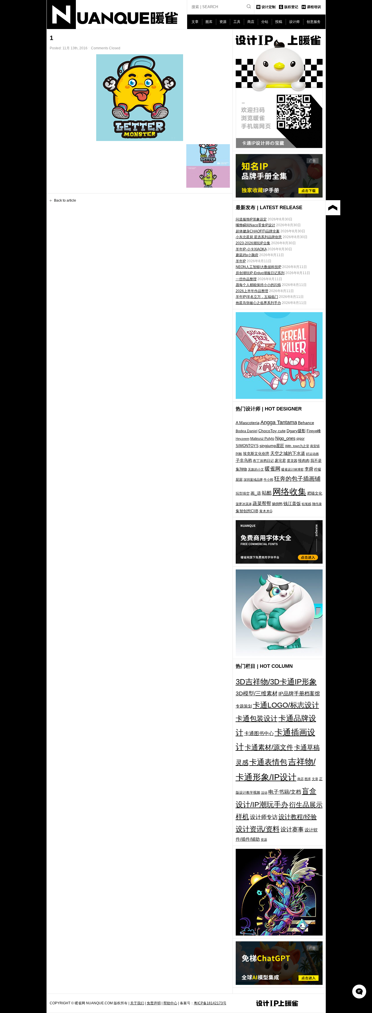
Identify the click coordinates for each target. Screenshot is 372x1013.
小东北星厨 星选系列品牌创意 (259, 237)
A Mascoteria (248, 422)
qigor (300, 439)
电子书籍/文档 (284, 792)
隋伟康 (317, 504)
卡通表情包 (268, 762)
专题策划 (244, 706)
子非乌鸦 (244, 460)
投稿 (278, 22)
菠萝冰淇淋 (244, 504)
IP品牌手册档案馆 (299, 694)
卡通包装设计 (257, 718)
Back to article (65, 200)
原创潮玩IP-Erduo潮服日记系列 (260, 273)
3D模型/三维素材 (257, 693)
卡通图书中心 (259, 733)
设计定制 (269, 7)
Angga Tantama (278, 422)
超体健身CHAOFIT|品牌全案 (258, 231)
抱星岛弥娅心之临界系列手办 (258, 303)
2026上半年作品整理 (252, 291)
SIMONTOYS (247, 446)
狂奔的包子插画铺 (297, 478)
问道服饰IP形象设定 (251, 219)
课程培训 (314, 7)
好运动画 (312, 453)
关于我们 (137, 1003)
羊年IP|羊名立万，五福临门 (257, 297)
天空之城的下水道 (287, 453)
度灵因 (292, 461)
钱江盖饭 (292, 503)
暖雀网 (272, 469)
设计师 (294, 22)
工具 (236, 22)
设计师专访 (264, 817)
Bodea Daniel (246, 431)
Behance (306, 422)
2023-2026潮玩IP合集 (253, 243)
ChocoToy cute (272, 430)
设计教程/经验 (297, 816)
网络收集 (289, 491)
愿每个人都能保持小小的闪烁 (258, 285)
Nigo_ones (285, 438)
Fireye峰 (314, 431)
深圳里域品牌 (253, 479)
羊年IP (241, 261)
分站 (264, 22)
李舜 (309, 468)
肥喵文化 (314, 493)
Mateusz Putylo (262, 439)
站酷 (267, 493)
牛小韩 (268, 479)
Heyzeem (242, 438)
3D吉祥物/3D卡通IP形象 (276, 682)
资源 (222, 22)
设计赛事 (292, 829)
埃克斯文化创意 (256, 453)
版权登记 (291, 7)
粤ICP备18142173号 (210, 1003)
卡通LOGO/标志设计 (286, 705)
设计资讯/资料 (258, 829)
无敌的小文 (256, 469)
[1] (140, 97)
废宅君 (280, 460)
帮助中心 (170, 1003)
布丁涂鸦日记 (263, 460)
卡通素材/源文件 (269, 747)
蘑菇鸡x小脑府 (247, 255)
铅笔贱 (306, 504)
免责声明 (154, 1003)
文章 (195, 22)
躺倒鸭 (277, 504)
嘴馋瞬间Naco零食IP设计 (255, 225)
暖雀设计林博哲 (292, 469)
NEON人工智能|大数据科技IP (258, 267)
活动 (264, 792)
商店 (250, 22)
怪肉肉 (304, 460)
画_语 (256, 493)
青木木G (265, 511)
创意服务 (314, 22)
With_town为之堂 (297, 446)
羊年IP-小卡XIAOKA (251, 249)
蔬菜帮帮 (262, 503)
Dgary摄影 (296, 430)
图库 (208, 22)
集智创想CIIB (247, 511)
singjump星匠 (272, 445)
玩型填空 (243, 493)
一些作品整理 (246, 279)
